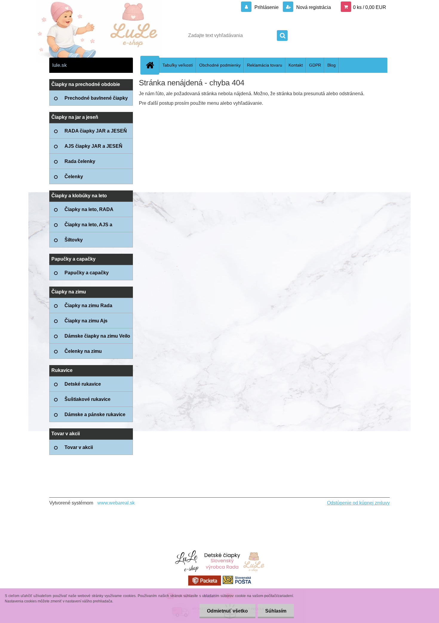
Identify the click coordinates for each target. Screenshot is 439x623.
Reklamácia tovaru (264, 65)
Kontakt (295, 65)
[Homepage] (152, 65)
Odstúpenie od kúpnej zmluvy (358, 502)
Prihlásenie (266, 7)
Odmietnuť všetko (227, 610)
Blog (331, 65)
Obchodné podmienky (220, 65)
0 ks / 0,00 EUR (369, 7)
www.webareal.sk (116, 502)
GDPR (315, 65)
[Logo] (90, 35)
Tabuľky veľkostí (177, 65)
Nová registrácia (313, 7)
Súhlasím (275, 610)
